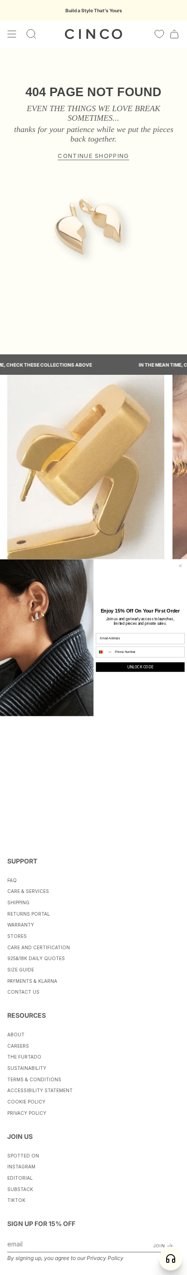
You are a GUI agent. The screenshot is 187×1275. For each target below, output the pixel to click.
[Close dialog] (180, 566)
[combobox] (104, 652)
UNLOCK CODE (140, 667)
